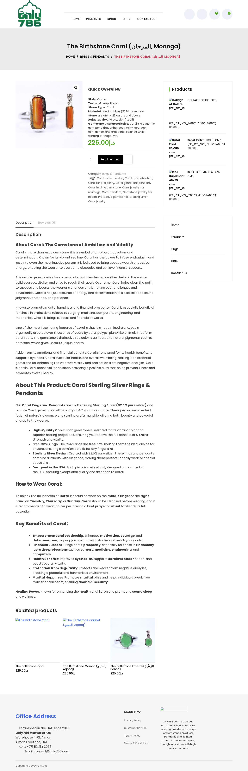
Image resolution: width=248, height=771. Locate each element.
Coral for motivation (138, 178)
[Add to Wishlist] (128, 160)
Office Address (36, 716)
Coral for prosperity (101, 183)
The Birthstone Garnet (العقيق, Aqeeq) (84, 667)
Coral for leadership (110, 178)
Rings (174, 249)
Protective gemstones (113, 197)
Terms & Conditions (136, 743)
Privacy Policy (132, 720)
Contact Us (179, 273)
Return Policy (132, 736)
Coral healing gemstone (104, 187)
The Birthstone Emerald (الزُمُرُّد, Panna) (132, 667)
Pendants (177, 237)
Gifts (174, 261)
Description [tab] (25, 222)
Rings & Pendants (94, 57)
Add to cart (110, 159)
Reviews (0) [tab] (47, 222)
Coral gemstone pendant (133, 183)
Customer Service (135, 728)
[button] (75, 87)
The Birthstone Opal (30, 666)
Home (70, 57)
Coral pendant (111, 192)
